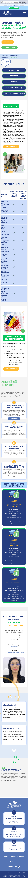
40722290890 (14, 647)
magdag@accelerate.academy (14, 652)
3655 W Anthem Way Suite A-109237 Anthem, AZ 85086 (14, 821)
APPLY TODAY (14, 418)
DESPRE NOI (14, 70)
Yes (26, 3)
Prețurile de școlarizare (14, 93)
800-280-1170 (15, 8)
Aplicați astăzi (11, 147)
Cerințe (14, 82)
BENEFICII (14, 76)
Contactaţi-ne (9, 47)
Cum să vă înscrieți (14, 88)
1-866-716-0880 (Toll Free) (15, 836)
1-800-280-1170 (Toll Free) (16, 834)
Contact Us (14, 849)
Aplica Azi (8, 42)
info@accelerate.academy (14, 848)
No (14, 5)
